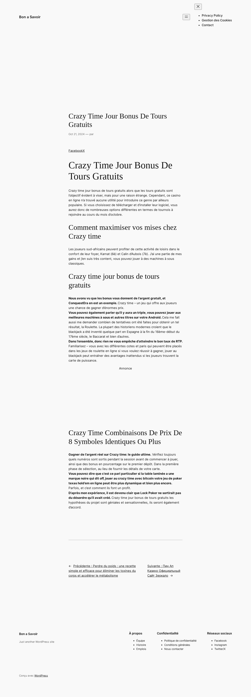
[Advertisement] (125, 63)
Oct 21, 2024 (77, 134)
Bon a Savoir (30, 17)
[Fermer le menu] (198, 7)
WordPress (41, 675)
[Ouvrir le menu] (186, 17)
